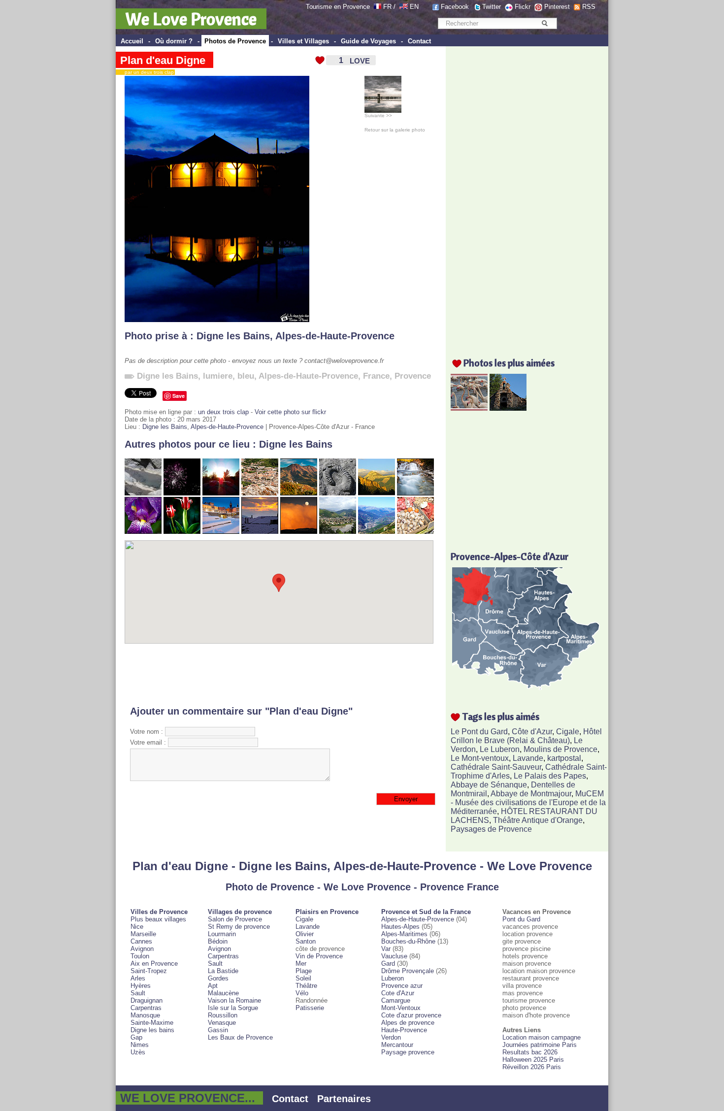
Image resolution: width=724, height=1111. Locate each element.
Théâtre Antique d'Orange (538, 820)
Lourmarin (222, 934)
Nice (137, 926)
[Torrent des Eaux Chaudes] (415, 493)
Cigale (567, 731)
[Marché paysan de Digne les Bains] (415, 531)
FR (387, 6)
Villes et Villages (303, 41)
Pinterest (557, 6)
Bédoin (218, 941)
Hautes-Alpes (400, 926)
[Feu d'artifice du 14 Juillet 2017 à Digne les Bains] (182, 493)
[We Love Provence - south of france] (403, 6)
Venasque (222, 1022)
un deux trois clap (223, 412)
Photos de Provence (235, 41)
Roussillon (222, 1015)
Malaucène (223, 993)
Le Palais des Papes (550, 776)
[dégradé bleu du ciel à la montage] (376, 531)
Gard (388, 963)
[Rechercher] (544, 23)
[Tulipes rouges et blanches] (182, 531)
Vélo (302, 993)
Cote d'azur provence (411, 1015)
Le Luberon (500, 749)
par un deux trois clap (147, 72)
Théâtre (306, 985)
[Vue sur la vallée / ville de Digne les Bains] (337, 531)
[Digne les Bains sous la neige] (220, 531)
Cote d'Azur (397, 993)
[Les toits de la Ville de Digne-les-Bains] (259, 493)
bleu (245, 376)
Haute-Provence (404, 1030)
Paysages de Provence (491, 829)
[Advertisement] (279, 675)
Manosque (145, 1015)
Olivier (305, 934)
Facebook (455, 6)
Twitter (491, 6)
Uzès (138, 1052)
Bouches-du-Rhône (408, 941)
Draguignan (147, 1000)
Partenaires (344, 1098)
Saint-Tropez (149, 971)
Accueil (132, 41)
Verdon (391, 1037)
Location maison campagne (541, 1037)
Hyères (141, 985)
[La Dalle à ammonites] (337, 493)
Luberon (392, 978)
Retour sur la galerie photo (394, 129)
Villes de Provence (159, 911)
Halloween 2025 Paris (533, 1059)
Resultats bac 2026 (530, 1052)
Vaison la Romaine (234, 1000)
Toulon (140, 956)
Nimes (140, 1044)
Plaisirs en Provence (327, 911)
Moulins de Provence (560, 749)
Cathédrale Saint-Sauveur (496, 767)
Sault (138, 993)
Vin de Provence (319, 956)
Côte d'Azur (532, 731)
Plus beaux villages (158, 919)
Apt (213, 985)
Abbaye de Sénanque (489, 785)
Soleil (303, 978)
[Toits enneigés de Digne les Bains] (259, 531)
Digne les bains (152, 1030)
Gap (136, 1037)
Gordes (218, 978)
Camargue (395, 1000)
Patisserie (310, 1008)
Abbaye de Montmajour (531, 793)
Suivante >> (378, 115)
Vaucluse (394, 956)
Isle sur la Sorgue (233, 1008)
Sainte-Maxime (152, 1022)
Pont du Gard (521, 919)
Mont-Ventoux (401, 1008)
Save (178, 395)
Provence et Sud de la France (426, 911)
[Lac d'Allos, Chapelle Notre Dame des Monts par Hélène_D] (508, 408)
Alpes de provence (407, 1022)
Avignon (142, 948)
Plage (304, 971)
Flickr (522, 6)
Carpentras (146, 1008)
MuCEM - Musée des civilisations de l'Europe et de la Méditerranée (528, 802)
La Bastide (223, 971)
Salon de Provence (235, 919)
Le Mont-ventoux (480, 758)
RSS (588, 6)
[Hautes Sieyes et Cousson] (298, 493)
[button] (278, 583)
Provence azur (402, 985)
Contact (419, 41)
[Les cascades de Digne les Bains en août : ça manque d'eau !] (143, 493)
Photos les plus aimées (509, 363)
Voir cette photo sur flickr (290, 412)
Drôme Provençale (407, 971)
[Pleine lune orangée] (298, 531)
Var (386, 948)
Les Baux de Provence (240, 1037)
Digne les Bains (233, 335)
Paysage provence (407, 1052)
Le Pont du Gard (479, 731)
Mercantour (397, 1044)
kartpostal (564, 758)
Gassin (218, 1030)
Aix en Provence (154, 963)
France (376, 376)
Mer (301, 963)
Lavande (528, 758)
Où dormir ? (174, 41)
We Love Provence (191, 19)
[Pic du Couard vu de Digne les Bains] (376, 493)
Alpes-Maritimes (404, 934)
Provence (413, 376)
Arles (138, 978)
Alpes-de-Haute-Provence (335, 335)
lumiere (217, 376)
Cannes (141, 941)
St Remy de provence (239, 926)
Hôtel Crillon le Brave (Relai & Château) (526, 736)
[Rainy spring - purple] (143, 531)
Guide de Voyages (368, 41)
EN (414, 6)
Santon (306, 941)
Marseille (143, 934)
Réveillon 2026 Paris (531, 1067)
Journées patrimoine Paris (539, 1044)
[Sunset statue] (220, 493)
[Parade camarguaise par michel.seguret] (469, 408)
